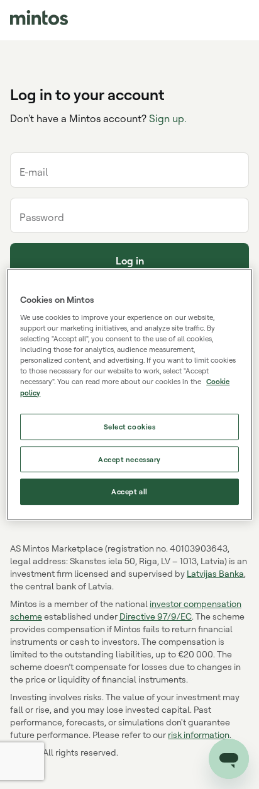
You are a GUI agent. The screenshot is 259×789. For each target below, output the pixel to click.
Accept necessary (129, 459)
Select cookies (130, 426)
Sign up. (167, 118)
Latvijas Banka (215, 573)
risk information (198, 734)
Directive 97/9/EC (155, 616)
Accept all (129, 492)
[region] (129, 394)
